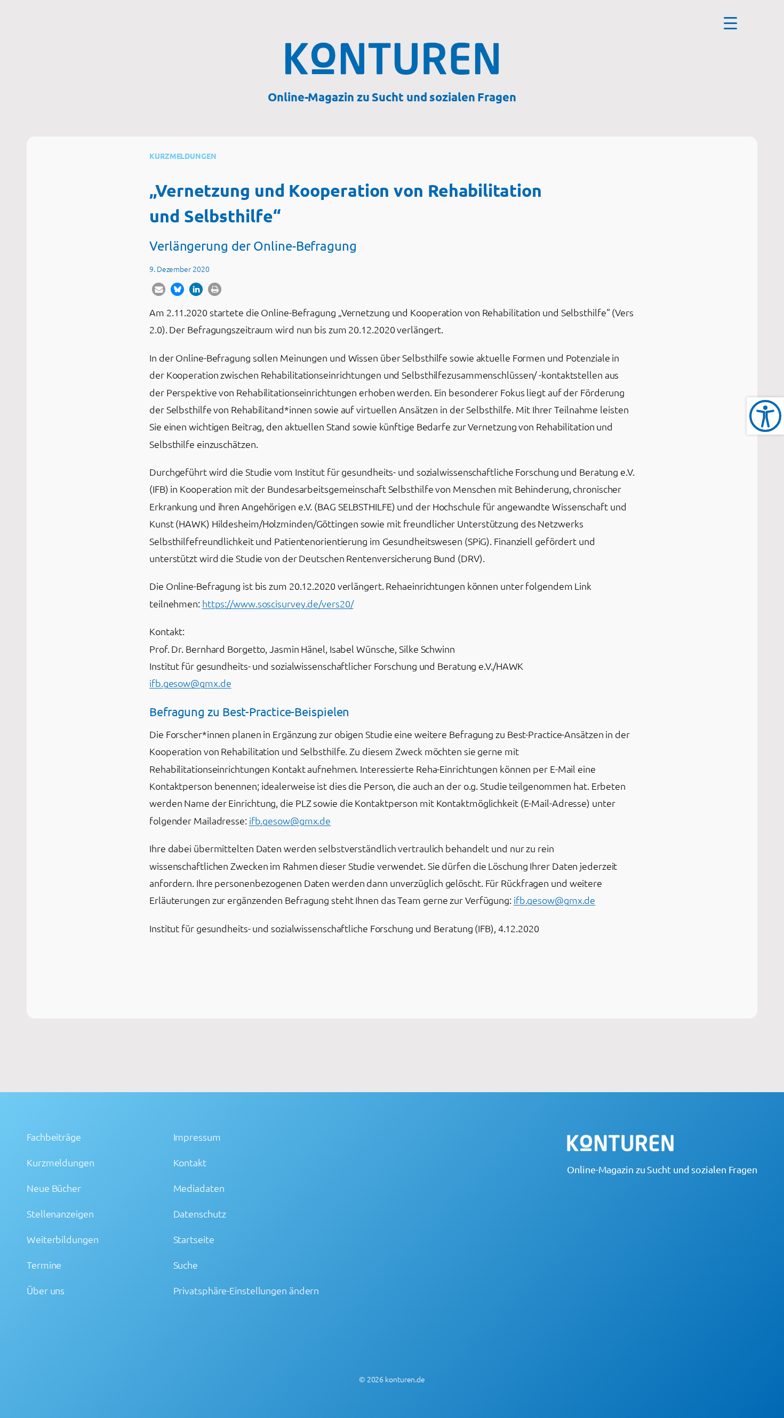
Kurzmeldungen (183, 156)
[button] (158, 289)
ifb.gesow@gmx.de (190, 683)
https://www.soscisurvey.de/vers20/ (278, 603)
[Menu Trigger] (730, 22)
